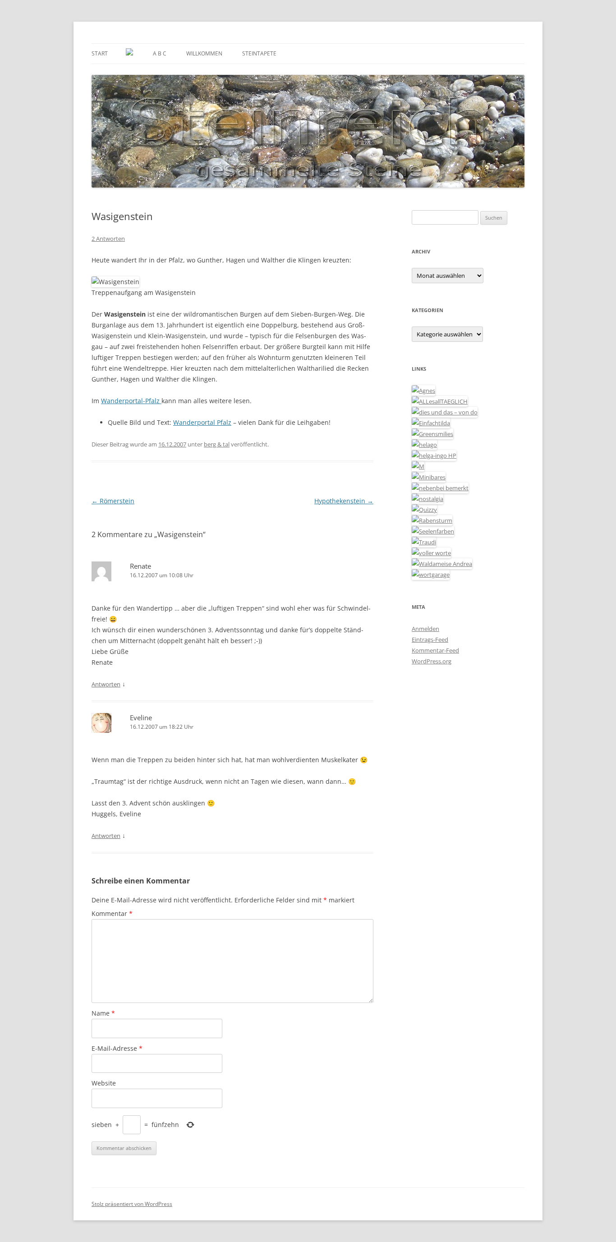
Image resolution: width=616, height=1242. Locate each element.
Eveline (141, 717)
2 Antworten (108, 239)
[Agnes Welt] (423, 390)
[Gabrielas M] (418, 466)
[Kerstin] (427, 499)
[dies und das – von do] (445, 412)
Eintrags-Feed (430, 639)
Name (103, 1013)
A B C (159, 53)
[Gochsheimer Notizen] (424, 445)
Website (104, 1083)
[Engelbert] (440, 401)
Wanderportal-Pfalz (131, 400)
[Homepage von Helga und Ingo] (434, 455)
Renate (140, 565)
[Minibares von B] (429, 477)
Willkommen (204, 53)
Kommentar (112, 913)
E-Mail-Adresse (117, 1048)
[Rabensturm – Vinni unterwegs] (432, 520)
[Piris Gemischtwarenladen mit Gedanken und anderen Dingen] (431, 553)
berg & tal (217, 444)
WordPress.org (431, 661)
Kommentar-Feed (435, 650)
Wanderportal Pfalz (202, 422)
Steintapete (259, 53)
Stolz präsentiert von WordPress (132, 1204)
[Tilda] (431, 423)
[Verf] (431, 574)
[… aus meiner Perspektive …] (442, 564)
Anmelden (425, 629)
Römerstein (113, 501)
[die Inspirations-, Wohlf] (433, 531)
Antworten (106, 684)
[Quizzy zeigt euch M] (424, 510)
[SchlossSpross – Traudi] (424, 542)
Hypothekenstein (343, 501)
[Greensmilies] (432, 434)
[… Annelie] (440, 488)
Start (100, 53)
